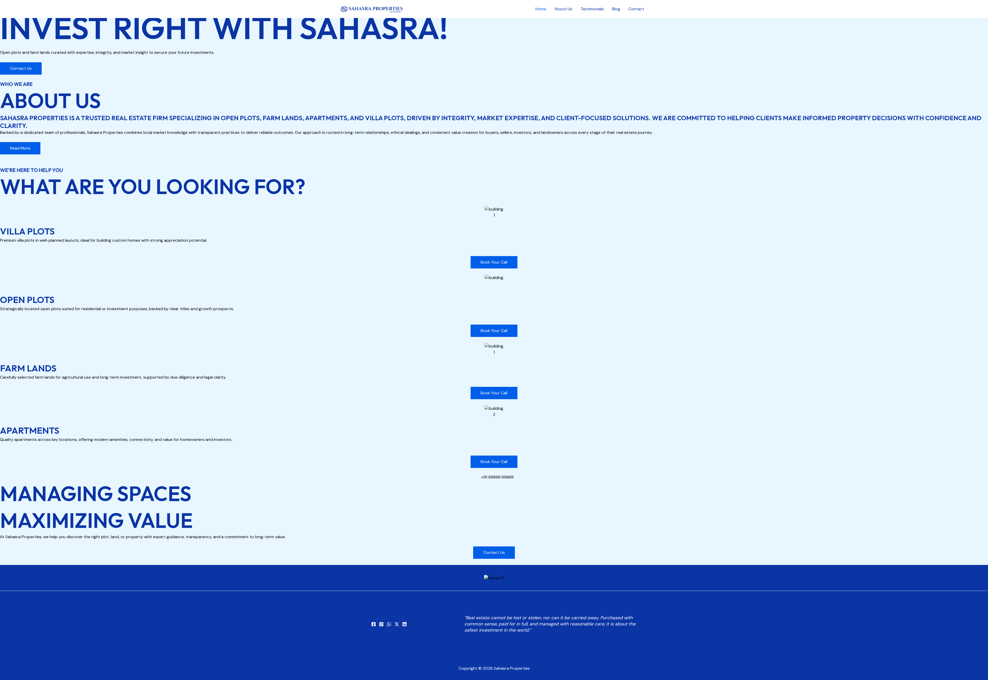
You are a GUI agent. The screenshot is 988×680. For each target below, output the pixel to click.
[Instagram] (381, 624)
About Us (563, 9)
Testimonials (592, 9)
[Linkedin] (404, 624)
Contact (636, 9)
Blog (616, 9)
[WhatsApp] (389, 624)
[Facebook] (373, 624)
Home (540, 9)
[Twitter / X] (396, 624)
